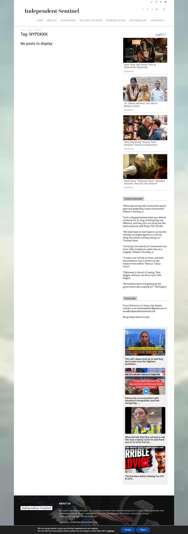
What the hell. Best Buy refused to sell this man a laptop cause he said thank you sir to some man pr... (145, 439)
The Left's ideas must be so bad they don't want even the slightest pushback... (144, 361)
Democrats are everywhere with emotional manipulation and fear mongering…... (142, 400)
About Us (52, 20)
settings (110, 531)
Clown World (68, 20)
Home (40, 20)
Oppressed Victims (115, 20)
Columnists (157, 20)
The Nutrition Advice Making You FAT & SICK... (144, 477)
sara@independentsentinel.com (83, 522)
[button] (164, 9)
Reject (143, 529)
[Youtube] (165, 2)
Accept (128, 529)
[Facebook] (152, 2)
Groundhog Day (138, 20)
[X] (161, 2)
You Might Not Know (90, 20)
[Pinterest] (156, 2)
